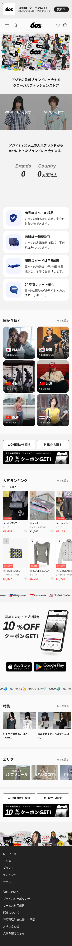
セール (7, 882)
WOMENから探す (19, 444)
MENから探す (53, 444)
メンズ (7, 861)
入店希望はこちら (14, 933)
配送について (11, 912)
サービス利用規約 (14, 905)
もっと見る (63, 320)
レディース (9, 854)
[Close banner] (3, 3)
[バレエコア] (44, 772)
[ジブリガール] (16, 772)
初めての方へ (11, 892)
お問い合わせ (11, 926)
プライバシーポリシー (16, 899)
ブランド (8, 868)
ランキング (10, 875)
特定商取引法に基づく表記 (19, 919)
